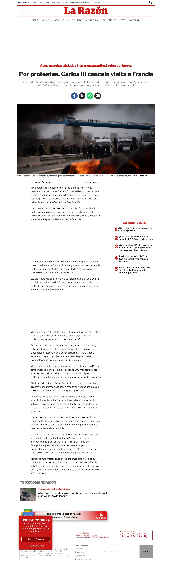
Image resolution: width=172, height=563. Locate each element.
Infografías (75, 20)
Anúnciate (79, 552)
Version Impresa (130, 20)
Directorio (79, 549)
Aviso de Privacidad (83, 559)
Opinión (46, 20)
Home (35, 20)
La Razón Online (43, 182)
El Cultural (92, 20)
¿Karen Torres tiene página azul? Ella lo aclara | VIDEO (136, 229)
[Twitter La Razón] (82, 95)
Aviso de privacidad (35, 546)
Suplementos (110, 20)
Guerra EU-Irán (37, 3)
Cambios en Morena (52, 3)
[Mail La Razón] (97, 95)
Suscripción (80, 556)
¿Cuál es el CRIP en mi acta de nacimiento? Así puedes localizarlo (136, 237)
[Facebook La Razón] (74, 95)
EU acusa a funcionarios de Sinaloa (75, 3)
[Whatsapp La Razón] (90, 95)
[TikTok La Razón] (139, 535)
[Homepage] (86, 10)
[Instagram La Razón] (133, 535)
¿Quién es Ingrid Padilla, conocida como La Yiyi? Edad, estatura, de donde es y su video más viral (136, 248)
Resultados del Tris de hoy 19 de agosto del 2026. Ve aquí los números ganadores (135, 270)
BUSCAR (146, 551)
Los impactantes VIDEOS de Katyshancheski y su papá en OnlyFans (133, 259)
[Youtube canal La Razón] (145, 535)
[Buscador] (150, 2)
